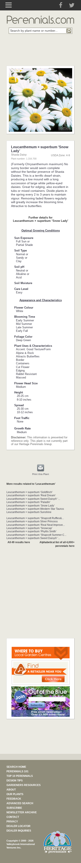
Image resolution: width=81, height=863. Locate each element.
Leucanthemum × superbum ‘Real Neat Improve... (35, 524)
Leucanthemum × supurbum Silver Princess (32, 521)
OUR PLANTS (14, 794)
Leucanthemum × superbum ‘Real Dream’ (31, 495)
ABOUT (11, 789)
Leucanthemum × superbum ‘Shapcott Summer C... (36, 534)
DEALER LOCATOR (18, 826)
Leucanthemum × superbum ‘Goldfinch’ (29, 492)
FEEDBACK (13, 798)
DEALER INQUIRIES (18, 830)
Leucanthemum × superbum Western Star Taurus (35, 508)
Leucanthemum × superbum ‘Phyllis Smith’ (31, 531)
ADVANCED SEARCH (19, 803)
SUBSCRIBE (14, 807)
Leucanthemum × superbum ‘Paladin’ (28, 502)
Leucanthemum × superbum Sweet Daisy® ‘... (33, 498)
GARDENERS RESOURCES (23, 785)
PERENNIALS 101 (17, 771)
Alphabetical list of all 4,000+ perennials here (57, 544)
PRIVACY (12, 821)
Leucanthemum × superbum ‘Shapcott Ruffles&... (35, 518)
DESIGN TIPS (14, 780)
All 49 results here (19, 542)
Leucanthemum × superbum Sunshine (28, 512)
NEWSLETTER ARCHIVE (21, 812)
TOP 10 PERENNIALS (19, 776)
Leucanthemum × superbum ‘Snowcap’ (29, 528)
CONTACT (12, 817)
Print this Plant (40, 474)
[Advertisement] (40, 52)
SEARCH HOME (16, 766)
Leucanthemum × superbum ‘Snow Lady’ (30, 505)
